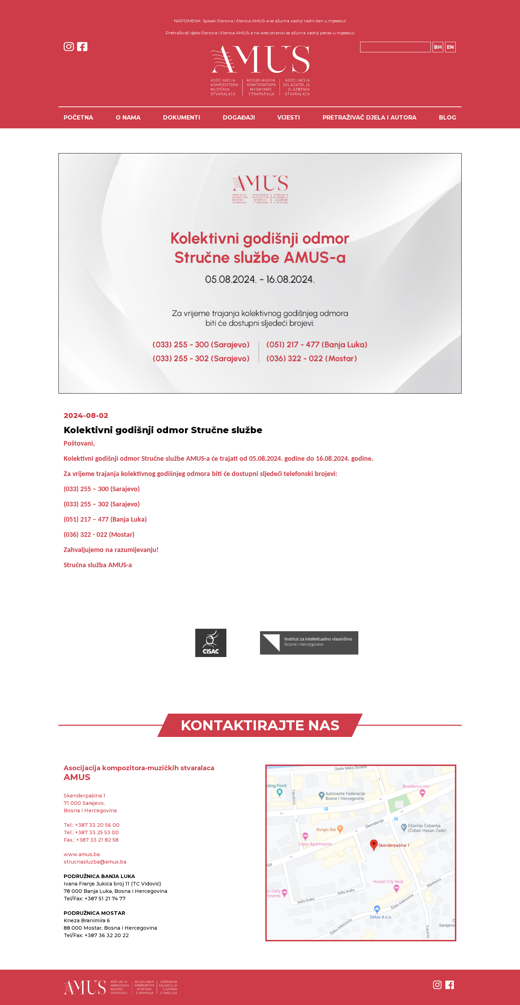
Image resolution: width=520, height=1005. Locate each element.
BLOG (447, 117)
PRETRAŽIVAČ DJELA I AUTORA (369, 117)
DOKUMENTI (181, 117)
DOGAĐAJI (239, 117)
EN (450, 47)
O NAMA (128, 117)
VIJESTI (288, 117)
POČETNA (78, 117)
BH (438, 47)
